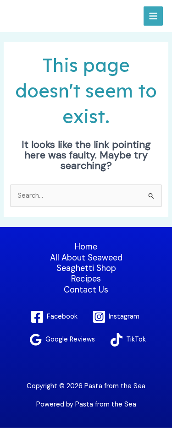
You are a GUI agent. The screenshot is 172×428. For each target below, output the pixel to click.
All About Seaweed (86, 258)
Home (86, 247)
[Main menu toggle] (153, 16)
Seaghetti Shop (86, 268)
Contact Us (86, 290)
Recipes (86, 279)
